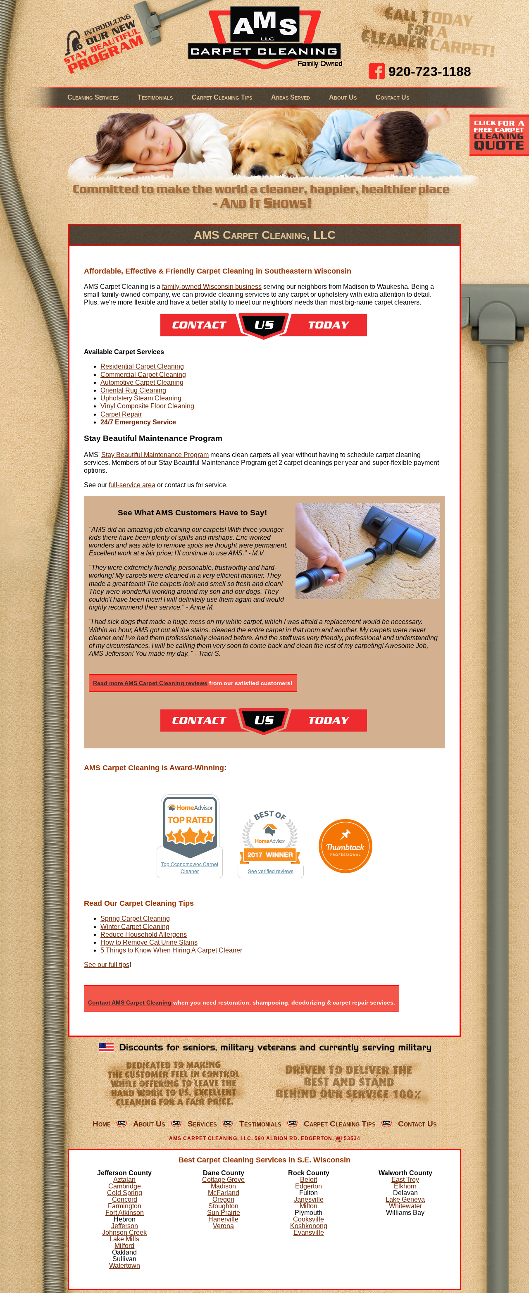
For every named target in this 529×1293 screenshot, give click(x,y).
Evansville (308, 1232)
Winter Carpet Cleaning (134, 926)
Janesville (309, 1199)
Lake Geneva (405, 1199)
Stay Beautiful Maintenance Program (155, 454)
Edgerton (308, 1186)
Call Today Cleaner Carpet (428, 30)
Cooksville (308, 1219)
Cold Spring (124, 1192)
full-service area (132, 484)
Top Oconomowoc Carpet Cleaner (189, 867)
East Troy (405, 1179)
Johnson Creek (124, 1232)
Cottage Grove (223, 1179)
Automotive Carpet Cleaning (141, 382)
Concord (124, 1199)
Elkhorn (405, 1186)
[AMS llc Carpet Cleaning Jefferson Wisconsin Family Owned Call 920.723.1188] (264, 38)
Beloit (308, 1179)
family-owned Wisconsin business (212, 286)
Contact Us (392, 97)
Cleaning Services (93, 97)
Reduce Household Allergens (143, 934)
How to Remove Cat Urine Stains (149, 942)
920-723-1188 (429, 71)
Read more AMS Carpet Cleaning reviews (150, 683)
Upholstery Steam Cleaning (140, 398)
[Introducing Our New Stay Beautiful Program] (100, 43)
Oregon (223, 1199)
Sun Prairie (223, 1212)
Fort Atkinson (124, 1212)
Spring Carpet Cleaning (135, 918)
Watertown (124, 1265)
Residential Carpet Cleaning (142, 366)
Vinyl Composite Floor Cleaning (147, 406)
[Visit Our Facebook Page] (377, 71)
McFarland (223, 1192)
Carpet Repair (121, 414)
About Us (343, 97)
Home (102, 1123)
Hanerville (223, 1219)
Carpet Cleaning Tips (222, 97)
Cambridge (124, 1186)
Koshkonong (308, 1225)
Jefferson (124, 1225)
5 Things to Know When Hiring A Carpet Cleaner (171, 950)
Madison (223, 1186)
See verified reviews (270, 870)
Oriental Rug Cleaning (133, 390)
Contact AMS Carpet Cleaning (130, 1002)
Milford (124, 1245)
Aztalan (124, 1179)
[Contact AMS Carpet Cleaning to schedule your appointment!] (263, 337)
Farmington (124, 1206)
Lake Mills (124, 1239)
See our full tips (106, 964)
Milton (308, 1206)
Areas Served (290, 97)
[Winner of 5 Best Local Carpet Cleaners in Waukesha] (346, 846)
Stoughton (223, 1206)
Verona (223, 1225)
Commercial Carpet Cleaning (143, 374)
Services (202, 1123)
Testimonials (155, 97)
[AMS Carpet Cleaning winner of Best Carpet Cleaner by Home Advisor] (271, 837)
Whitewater (405, 1206)
